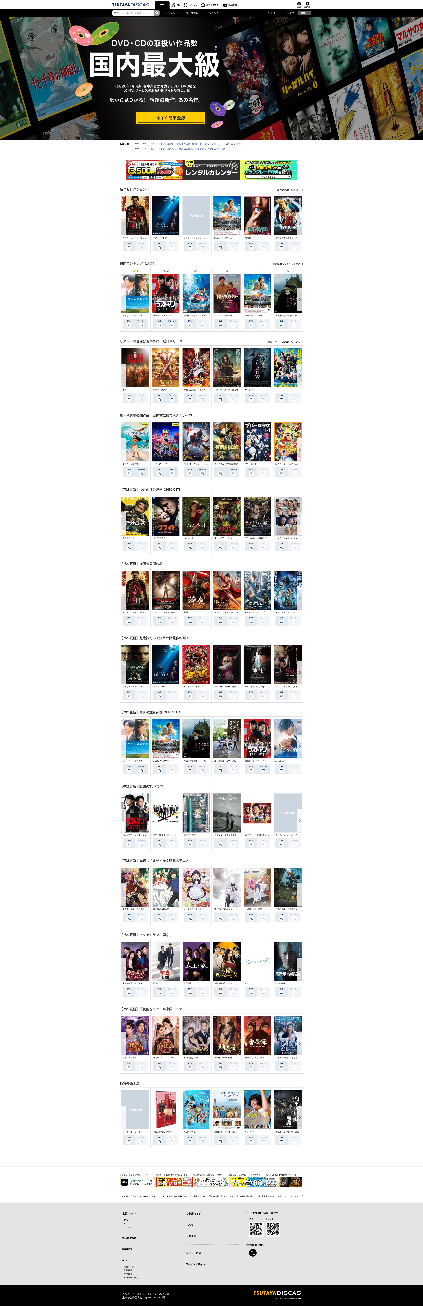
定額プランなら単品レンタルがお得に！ (245, 1174)
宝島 (125, 390)
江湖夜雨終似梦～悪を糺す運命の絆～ (292, 1057)
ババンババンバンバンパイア (288, 390)
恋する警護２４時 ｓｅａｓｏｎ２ (169, 835)
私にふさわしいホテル (163, 1132)
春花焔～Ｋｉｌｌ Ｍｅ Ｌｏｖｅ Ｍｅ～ (173, 1057)
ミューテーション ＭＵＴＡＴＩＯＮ (170, 612)
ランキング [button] (213, 13)
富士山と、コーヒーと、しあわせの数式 (232, 1132)
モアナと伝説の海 (130, 464)
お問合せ (191, 1236)
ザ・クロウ (250, 390)
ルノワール (250, 1132)
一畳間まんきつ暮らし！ (256, 909)
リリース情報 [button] (190, 13)
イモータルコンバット (285, 612)
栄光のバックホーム (223, 238)
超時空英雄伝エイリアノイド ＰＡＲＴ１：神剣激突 (299, 238)
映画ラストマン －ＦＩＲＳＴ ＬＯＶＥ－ (173, 315)
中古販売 (128, 1273)
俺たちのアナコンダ (223, 538)
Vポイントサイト (195, 1264)
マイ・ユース (251, 983)
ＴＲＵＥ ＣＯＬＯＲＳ (225, 835)
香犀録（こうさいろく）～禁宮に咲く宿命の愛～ (266, 1057)
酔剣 (186, 612)
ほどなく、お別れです (132, 315)
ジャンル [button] (170, 13)
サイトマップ (297, 1196)
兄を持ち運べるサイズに (225, 761)
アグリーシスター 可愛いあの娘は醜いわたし (235, 686)
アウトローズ (129, 538)
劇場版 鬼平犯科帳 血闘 (287, 1132)
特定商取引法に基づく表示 (248, 1196)
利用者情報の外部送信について (275, 1196)
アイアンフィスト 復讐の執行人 (137, 238)
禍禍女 (248, 238)
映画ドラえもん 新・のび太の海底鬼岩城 (202, 315)
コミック (193, 5)
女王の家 (188, 983)
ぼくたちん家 (190, 835)
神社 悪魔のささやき (255, 686)
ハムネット (189, 538)
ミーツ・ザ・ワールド (132, 1132)
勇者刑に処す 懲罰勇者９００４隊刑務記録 (142, 909)
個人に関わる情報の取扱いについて (219, 1196)
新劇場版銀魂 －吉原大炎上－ (198, 390)
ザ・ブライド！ (160, 538)
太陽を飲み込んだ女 (223, 983)
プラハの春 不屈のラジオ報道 (259, 538)
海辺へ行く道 (190, 1132)
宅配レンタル (130, 1266)
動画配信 (233, 5)
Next (300, 223)
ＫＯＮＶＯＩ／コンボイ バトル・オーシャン (266, 612)
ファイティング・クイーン (226, 612)
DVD (162, 5)
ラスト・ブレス (160, 238)
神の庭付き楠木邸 (161, 909)
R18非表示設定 (131, 1277)
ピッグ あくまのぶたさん (287, 686)
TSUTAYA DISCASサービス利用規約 (156, 1196)
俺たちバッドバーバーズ (286, 835)
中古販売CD (212, 5)
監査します (158, 983)
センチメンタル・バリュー (287, 538)
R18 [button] (303, 13)
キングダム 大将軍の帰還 (226, 464)
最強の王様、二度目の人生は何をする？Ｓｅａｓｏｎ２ (300, 909)
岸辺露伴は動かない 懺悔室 (288, 315)
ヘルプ (290, 13)
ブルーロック (251, 464)
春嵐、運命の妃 (129, 1057)
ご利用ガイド (275, 13)
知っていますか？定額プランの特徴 (207, 1174)
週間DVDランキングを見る (286, 264)
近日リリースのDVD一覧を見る (284, 341)
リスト (299, 7)
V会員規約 (133, 1196)
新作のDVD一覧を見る (289, 190)
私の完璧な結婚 (191, 1057)
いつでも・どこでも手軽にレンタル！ (135, 1174)
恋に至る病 (280, 761)
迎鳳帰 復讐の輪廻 (223, 1057)
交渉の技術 (280, 983)
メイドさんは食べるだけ (195, 909)
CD (178, 5)
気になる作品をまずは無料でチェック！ (282, 1174)
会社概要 (124, 1196)
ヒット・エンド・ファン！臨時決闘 (199, 686)
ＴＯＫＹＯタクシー (223, 315)
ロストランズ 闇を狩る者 (226, 390)
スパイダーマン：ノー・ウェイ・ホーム (201, 464)
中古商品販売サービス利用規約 (188, 1196)
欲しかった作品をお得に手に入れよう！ (172, 1174)
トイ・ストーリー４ (162, 464)
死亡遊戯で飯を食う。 (224, 909)
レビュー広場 (193, 1253)
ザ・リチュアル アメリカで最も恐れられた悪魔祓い (146, 686)
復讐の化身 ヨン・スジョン (135, 983)
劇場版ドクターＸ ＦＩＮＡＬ (167, 390)
